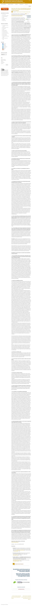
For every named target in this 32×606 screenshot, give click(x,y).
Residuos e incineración (5, 27)
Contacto (26, 4)
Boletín (4, 48)
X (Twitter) (5, 45)
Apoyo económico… (3, 4)
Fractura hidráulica (4, 35)
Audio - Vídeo (4, 20)
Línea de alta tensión (5, 32)
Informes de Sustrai (4, 16)
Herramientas (21, 4)
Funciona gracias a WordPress (4, 604)
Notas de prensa (4, 18)
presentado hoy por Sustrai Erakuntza (16, 15)
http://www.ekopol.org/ (14, 542)
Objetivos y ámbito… (10, 4)
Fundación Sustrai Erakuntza (14, 1)
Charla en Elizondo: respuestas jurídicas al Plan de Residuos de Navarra (16, 597)
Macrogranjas (4, 28)
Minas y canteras (4, 34)
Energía (3, 29)
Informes (16, 4)
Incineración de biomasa (5, 33)
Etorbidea (3, 19)
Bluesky (5, 44)
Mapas (3, 17)
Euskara (30, 0)
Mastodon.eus (5, 46)
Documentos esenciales (5, 15)
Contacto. (7, 75)
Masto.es (5, 47)
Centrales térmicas (4, 31)
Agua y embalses (4, 30)
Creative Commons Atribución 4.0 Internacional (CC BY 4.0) (5, 74)
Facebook (5, 43)
